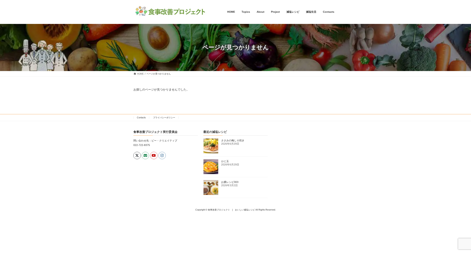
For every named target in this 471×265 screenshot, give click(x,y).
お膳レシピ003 (229, 182)
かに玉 (225, 161)
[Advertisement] (305, 155)
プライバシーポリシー (164, 117)
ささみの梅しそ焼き (232, 140)
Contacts (141, 117)
